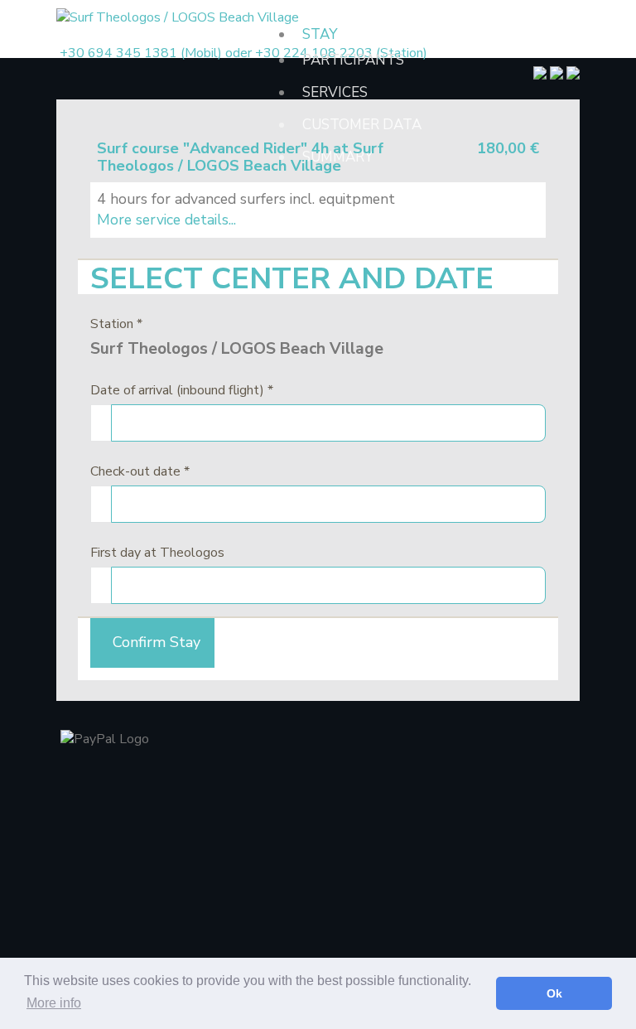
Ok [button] (554, 993)
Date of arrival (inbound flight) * (181, 390)
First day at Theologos (157, 552)
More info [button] (53, 1003)
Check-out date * (140, 471)
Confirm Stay (152, 642)
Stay (319, 34)
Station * (116, 324)
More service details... (166, 219)
